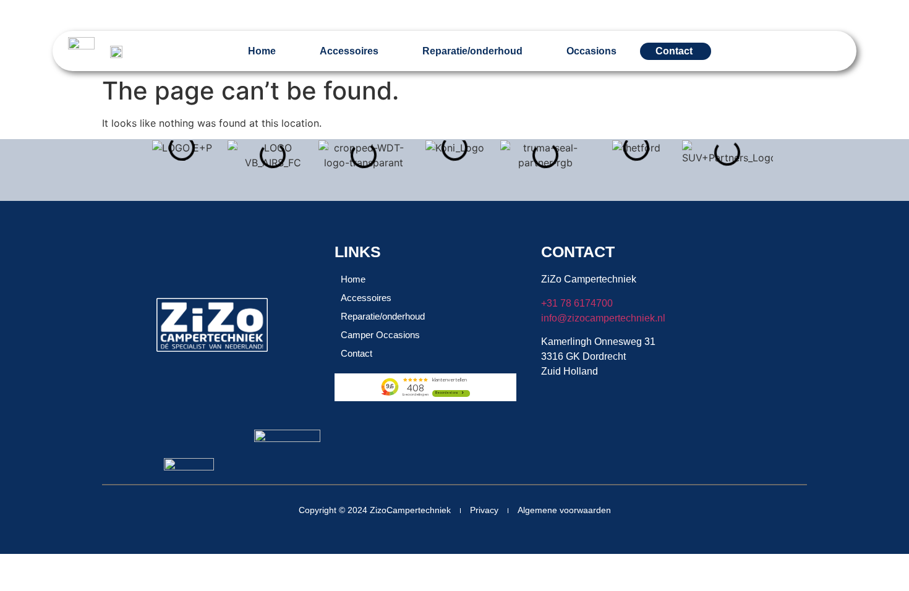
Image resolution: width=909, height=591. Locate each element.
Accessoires (349, 51)
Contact (356, 353)
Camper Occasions (380, 335)
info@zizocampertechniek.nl (603, 318)
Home (262, 51)
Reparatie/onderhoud (472, 51)
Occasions (591, 51)
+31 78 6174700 (577, 303)
